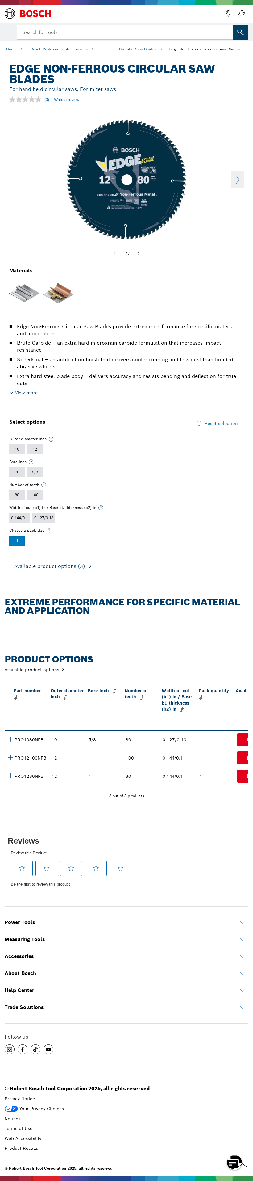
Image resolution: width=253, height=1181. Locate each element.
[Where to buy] (228, 14)
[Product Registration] (241, 14)
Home (11, 49)
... (103, 49)
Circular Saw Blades (137, 49)
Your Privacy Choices (41, 1108)
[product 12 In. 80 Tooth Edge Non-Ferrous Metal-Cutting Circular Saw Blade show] (10, 775)
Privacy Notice (20, 1099)
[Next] (139, 254)
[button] (10, 1049)
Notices (12, 1118)
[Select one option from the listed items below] (51, 439)
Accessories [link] (19, 956)
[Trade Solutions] (242, 1008)
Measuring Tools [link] (25, 939)
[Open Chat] (234, 1162)
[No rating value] (26, 99)
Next (237, 179)
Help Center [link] (19, 990)
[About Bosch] (242, 974)
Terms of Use (18, 1128)
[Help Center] (242, 991)
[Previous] (114, 254)
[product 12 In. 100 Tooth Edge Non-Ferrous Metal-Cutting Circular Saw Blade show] (10, 757)
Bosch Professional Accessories (59, 49)
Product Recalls (21, 1148)
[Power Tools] (242, 923)
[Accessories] (242, 957)
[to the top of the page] (243, 1144)
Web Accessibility (23, 1138)
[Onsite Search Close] (227, 31)
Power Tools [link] (20, 922)
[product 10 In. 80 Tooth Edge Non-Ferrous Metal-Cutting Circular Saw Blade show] (10, 739)
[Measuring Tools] (242, 940)
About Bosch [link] (20, 973)
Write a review (66, 99)
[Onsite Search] (240, 32)
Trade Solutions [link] (24, 1007)
